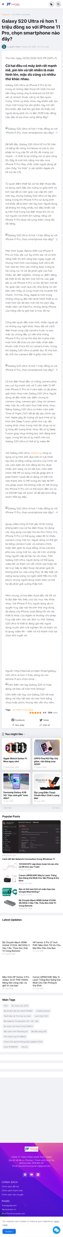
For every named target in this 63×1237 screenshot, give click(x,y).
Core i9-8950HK (11, 1047)
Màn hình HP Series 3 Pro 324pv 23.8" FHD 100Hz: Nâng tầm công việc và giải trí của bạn (15, 981)
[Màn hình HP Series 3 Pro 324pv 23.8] (16, 966)
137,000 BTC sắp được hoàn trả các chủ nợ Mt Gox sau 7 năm (38, 865)
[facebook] (25, 1174)
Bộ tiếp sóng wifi (39, 1031)
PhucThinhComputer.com (13, 1213)
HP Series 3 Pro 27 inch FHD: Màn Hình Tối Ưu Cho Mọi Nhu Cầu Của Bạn (47, 945)
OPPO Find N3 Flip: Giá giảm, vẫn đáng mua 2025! (46, 761)
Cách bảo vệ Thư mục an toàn (17, 1016)
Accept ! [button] (9, 1231)
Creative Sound (43, 1011)
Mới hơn (8, 808)
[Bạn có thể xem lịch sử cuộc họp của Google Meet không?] (9, 892)
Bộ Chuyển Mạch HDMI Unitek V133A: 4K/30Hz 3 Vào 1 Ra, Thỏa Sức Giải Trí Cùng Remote (37, 903)
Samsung (35, 452)
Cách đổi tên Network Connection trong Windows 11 (28, 859)
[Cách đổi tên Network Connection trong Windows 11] (31, 836)
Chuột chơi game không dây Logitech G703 (23, 1041)
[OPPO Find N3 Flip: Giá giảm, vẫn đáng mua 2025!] (47, 748)
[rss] (37, 1174)
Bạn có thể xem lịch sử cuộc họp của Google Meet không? (37, 890)
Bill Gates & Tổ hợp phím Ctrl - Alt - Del (21, 1021)
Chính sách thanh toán (12, 1190)
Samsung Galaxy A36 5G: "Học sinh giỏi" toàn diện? (15, 795)
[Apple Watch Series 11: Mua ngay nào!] (16, 748)
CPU (6, 1006)
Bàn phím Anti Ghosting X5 (16, 1031)
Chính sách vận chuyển (12, 1194)
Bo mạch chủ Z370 (20, 1006)
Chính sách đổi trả (10, 1186)
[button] (4, 4)
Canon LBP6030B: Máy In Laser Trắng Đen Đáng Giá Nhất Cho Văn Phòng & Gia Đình (39, 878)
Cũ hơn (55, 808)
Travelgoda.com (9, 1205)
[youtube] (31, 1174)
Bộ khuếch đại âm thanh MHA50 (18, 1011)
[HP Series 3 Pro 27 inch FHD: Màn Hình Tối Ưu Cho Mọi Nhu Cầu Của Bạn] (47, 932)
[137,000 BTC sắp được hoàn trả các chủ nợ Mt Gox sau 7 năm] (9, 867)
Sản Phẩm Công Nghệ (21, 14)
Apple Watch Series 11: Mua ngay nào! (15, 760)
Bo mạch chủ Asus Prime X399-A (18, 1026)
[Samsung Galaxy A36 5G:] (16, 781)
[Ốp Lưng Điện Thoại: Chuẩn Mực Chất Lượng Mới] (47, 781)
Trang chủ (6, 14)
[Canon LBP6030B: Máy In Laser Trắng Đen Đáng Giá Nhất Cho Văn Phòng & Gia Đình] (9, 878)
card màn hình (41, 1016)
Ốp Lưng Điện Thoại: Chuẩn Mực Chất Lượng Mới (46, 795)
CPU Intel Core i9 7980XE (15, 1036)
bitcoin (25, 1047)
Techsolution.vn (9, 1209)
